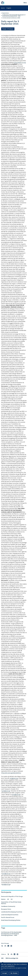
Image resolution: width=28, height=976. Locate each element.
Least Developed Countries (9, 914)
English (9, 8)
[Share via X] (2, 946)
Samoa (3, 899)
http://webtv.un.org (20, 62)
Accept (4, 973)
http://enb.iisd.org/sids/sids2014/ (11, 773)
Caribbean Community (8, 906)
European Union (6, 909)
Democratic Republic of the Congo (12, 896)
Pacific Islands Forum (7, 917)
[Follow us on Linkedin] (14, 954)
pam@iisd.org (6, 791)
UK (8, 899)
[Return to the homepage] (2, 2)
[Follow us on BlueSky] (17, 954)
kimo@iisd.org (16, 794)
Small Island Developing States (10, 920)
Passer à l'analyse (7, 29)
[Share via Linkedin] (8, 946)
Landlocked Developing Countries (11, 912)
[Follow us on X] (8, 954)
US (11, 899)
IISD (2, 958)
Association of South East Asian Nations (11, 902)
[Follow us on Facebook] (11, 954)
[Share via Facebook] (5, 946)
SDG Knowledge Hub (12, 958)
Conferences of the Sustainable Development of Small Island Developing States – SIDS (11, 933)
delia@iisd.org (6, 884)
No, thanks (14, 973)
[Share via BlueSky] (11, 946)
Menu (25, 2)
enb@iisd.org (14, 778)
